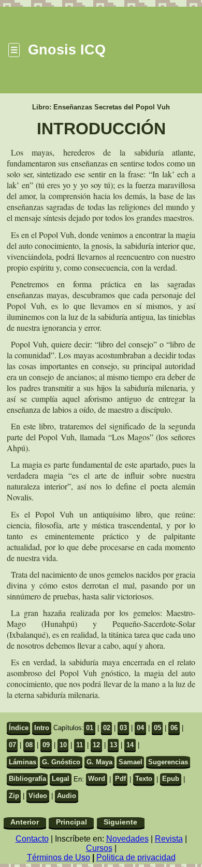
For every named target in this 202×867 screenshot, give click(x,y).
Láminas (22, 762)
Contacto (32, 838)
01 (89, 728)
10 (63, 745)
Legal (60, 778)
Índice (18, 728)
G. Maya (99, 762)
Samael (130, 762)
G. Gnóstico (61, 762)
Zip (14, 796)
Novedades (127, 838)
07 (12, 745)
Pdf (120, 778)
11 (79, 745)
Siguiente (120, 822)
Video (37, 796)
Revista (169, 838)
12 (96, 745)
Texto (143, 778)
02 (106, 728)
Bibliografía (27, 778)
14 (130, 745)
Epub (170, 778)
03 (123, 728)
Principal (71, 822)
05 (157, 728)
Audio (66, 796)
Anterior (24, 822)
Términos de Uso (58, 857)
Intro (41, 728)
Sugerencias (168, 762)
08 (29, 745)
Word (96, 778)
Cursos (99, 848)
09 (46, 745)
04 (140, 728)
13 (113, 745)
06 (174, 728)
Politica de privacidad (136, 857)
